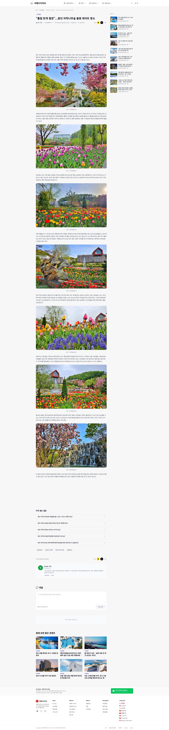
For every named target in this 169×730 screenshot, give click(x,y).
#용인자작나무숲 (59, 550)
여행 (87, 706)
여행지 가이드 (72, 703)
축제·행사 (71, 712)
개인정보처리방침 (112, 728)
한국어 (122, 703)
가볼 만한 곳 (69, 3)
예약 (82, 3)
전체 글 (71, 715)
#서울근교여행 (49, 550)
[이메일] (45, 711)
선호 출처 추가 (48, 22)
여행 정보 (107, 3)
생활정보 (88, 703)
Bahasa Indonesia (125, 720)
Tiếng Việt (123, 718)
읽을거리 (94, 3)
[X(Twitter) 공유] (101, 22)
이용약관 (120, 728)
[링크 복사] (105, 22)
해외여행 (55, 709)
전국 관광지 (72, 709)
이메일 (52, 575)
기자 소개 (55, 712)
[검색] (132, 3)
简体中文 (122, 711)
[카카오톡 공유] (98, 22)
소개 (106, 728)
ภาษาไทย (122, 715)
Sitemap (126, 728)
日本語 (122, 708)
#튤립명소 (69, 550)
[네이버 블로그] (37, 711)
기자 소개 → (47, 575)
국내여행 (41, 10)
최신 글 (54, 703)
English (122, 706)
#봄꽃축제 (39, 550)
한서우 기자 (39, 23)
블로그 (131, 728)
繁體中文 (122, 713)
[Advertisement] (71, 39)
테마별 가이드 (72, 706)
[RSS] (41, 711)
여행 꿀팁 (105, 712)
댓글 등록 (100, 607)
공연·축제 (105, 709)
